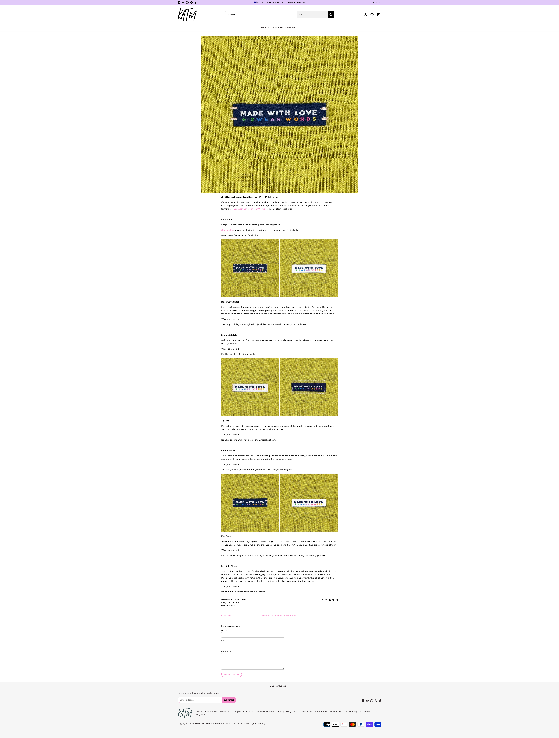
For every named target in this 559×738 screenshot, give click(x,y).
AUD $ (374, 2)
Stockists (224, 711)
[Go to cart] (378, 15)
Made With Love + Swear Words (248, 208)
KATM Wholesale (303, 711)
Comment (226, 651)
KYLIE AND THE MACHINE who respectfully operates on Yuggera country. (230, 723)
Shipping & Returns (242, 711)
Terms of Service (265, 711)
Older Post (226, 615)
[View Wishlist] (372, 15)
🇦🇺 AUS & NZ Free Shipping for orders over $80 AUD (279, 2)
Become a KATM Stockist (328, 711)
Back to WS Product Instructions (279, 615)
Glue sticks (227, 230)
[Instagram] (187, 2)
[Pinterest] (191, 2)
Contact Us (211, 711)
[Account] (365, 15)
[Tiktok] (195, 2)
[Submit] (331, 14)
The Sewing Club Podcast (357, 711)
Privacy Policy (284, 711)
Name (224, 630)
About (199, 711)
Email (224, 641)
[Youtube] (183, 2)
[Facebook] (179, 2)
